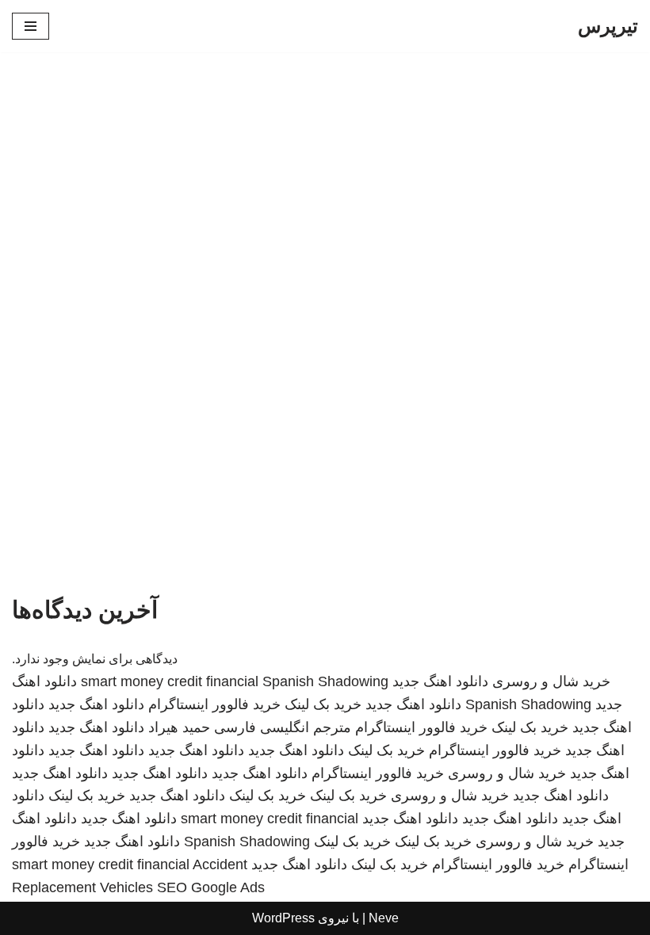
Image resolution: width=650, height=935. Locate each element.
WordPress (283, 918)
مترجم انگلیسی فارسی (282, 727)
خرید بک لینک (323, 704)
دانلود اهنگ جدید (440, 681)
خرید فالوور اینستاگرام (214, 704)
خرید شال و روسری (551, 681)
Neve (384, 918)
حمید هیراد (179, 727)
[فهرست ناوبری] (30, 26)
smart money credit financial (169, 681)
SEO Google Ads (211, 887)
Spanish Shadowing (325, 681)
